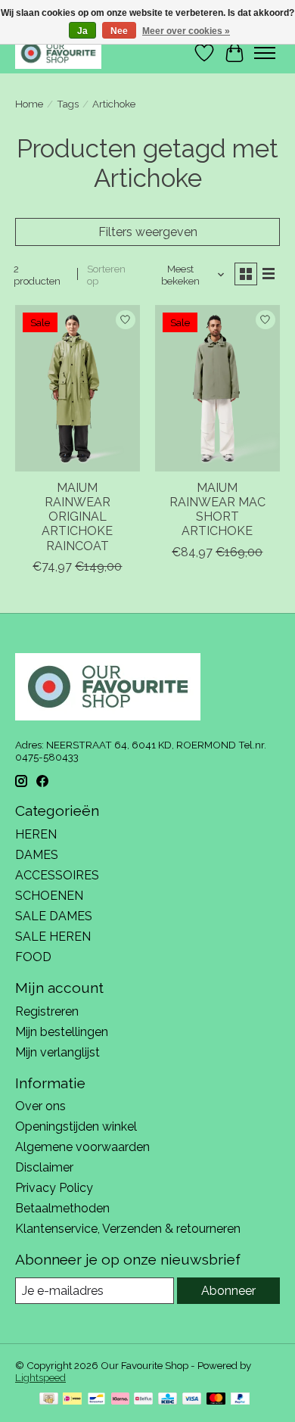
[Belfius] (143, 1399)
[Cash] (48, 1399)
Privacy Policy (54, 1188)
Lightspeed (40, 1377)
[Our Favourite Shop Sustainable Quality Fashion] (58, 52)
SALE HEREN (53, 936)
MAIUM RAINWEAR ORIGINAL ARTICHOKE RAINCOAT (77, 517)
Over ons (40, 1106)
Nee (119, 31)
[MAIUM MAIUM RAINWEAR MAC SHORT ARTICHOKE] (217, 388)
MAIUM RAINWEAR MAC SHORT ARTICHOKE (217, 510)
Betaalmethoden (62, 1208)
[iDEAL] (72, 1399)
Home (29, 104)
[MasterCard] (216, 1399)
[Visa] (192, 1399)
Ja (82, 31)
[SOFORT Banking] (120, 1399)
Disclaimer (44, 1167)
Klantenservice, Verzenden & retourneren (128, 1228)
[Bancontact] (96, 1399)
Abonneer (228, 1291)
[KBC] (167, 1399)
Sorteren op (106, 275)
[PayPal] (240, 1399)
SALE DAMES (53, 916)
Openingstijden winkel (76, 1126)
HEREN (36, 834)
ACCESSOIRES (57, 875)
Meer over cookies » (186, 31)
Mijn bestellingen (61, 1032)
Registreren (47, 1011)
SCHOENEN (49, 895)
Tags (68, 104)
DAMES (36, 855)
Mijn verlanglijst (57, 1052)
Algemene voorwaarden (82, 1147)
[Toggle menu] (265, 53)
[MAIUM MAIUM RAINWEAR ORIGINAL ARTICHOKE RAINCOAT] (77, 388)
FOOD (33, 957)
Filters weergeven (147, 232)
